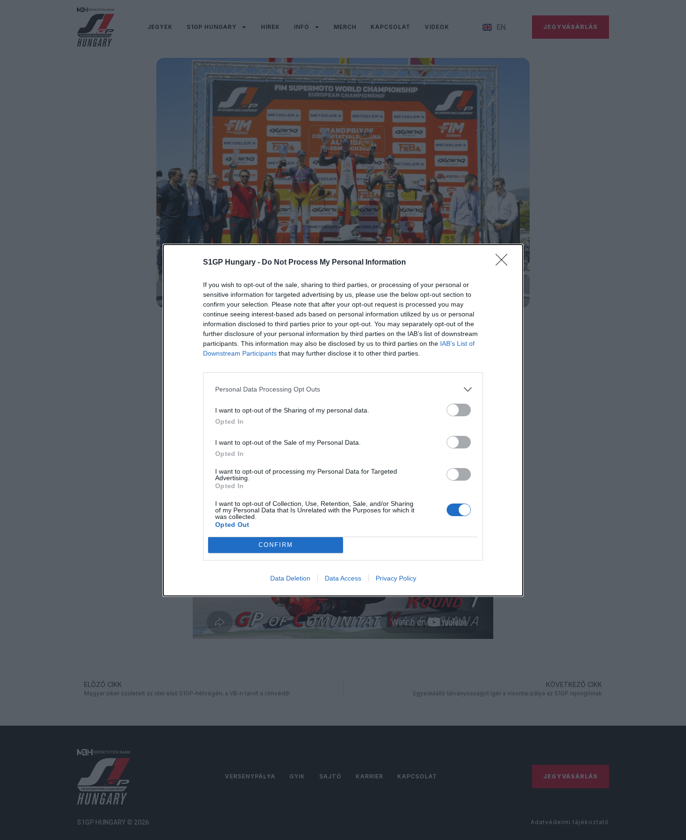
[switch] (459, 410)
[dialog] (343, 420)
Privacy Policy (396, 578)
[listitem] (343, 389)
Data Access (343, 578)
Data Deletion (290, 578)
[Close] (504, 263)
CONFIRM (276, 544)
